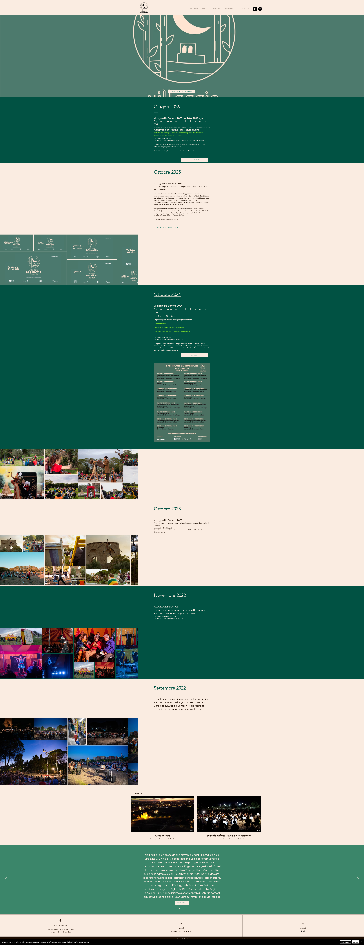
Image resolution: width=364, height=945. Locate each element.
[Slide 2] (182, 908)
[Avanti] (358, 879)
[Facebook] (301, 931)
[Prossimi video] (285, 814)
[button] (137, 793)
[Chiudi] (362, 941)
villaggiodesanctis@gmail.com (181, 931)
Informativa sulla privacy (82, 942)
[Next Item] (361, 474)
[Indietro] (6, 879)
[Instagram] (304, 931)
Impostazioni (345, 942)
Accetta (355, 942)
